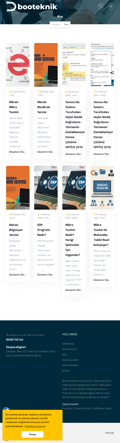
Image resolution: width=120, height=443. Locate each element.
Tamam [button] (32, 434)
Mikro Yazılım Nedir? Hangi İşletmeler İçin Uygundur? (72, 239)
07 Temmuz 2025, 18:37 (100, 216)
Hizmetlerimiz (69, 349)
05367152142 (14, 339)
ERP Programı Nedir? (43, 229)
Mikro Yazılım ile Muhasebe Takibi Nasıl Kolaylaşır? (101, 234)
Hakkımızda (68, 343)
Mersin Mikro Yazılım (14, 106)
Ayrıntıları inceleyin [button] (35, 426)
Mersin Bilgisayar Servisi (16, 229)
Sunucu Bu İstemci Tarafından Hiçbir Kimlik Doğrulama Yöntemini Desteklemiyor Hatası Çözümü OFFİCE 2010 (75, 124)
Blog (64, 354)
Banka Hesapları (70, 365)
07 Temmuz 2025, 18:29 (72, 216)
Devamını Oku (17, 152)
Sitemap (109, 433)
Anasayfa (55, 24)
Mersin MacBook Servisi (43, 106)
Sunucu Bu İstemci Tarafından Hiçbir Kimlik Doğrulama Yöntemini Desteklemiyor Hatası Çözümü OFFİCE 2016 (103, 124)
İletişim (66, 370)
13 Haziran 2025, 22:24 (43, 216)
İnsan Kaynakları (70, 360)
